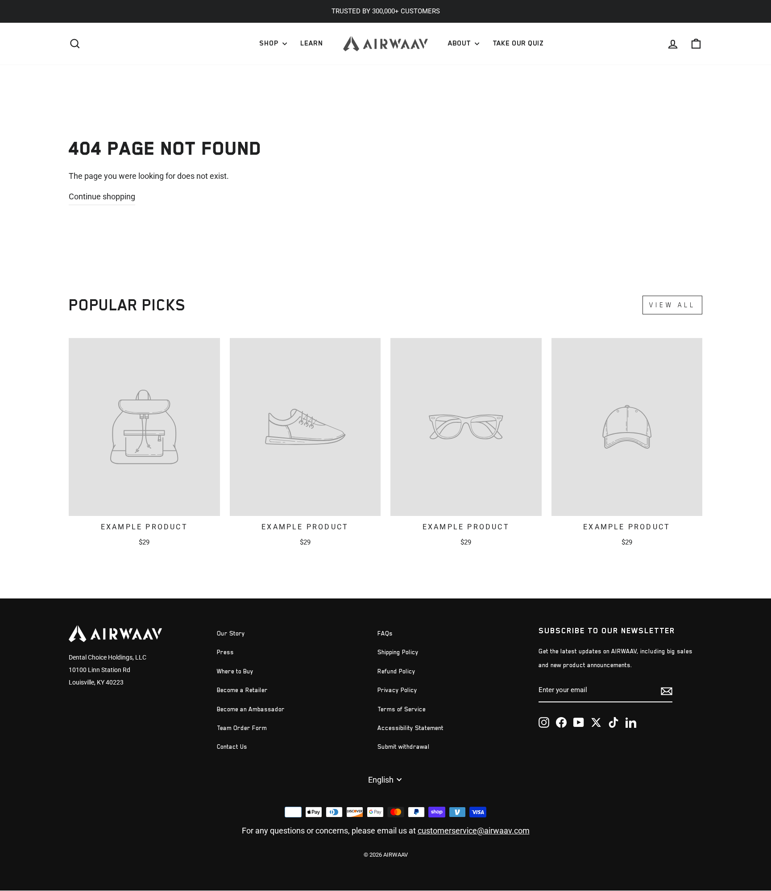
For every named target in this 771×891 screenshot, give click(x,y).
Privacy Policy (397, 690)
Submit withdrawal (403, 746)
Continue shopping (102, 196)
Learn (311, 43)
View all (672, 305)
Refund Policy (396, 671)
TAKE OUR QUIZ (518, 43)
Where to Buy (235, 671)
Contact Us (232, 746)
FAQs (385, 633)
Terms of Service (401, 709)
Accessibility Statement (410, 728)
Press (225, 652)
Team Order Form (242, 728)
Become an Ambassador (251, 709)
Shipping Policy (398, 652)
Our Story (231, 633)
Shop (269, 43)
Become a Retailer (242, 690)
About (460, 43)
